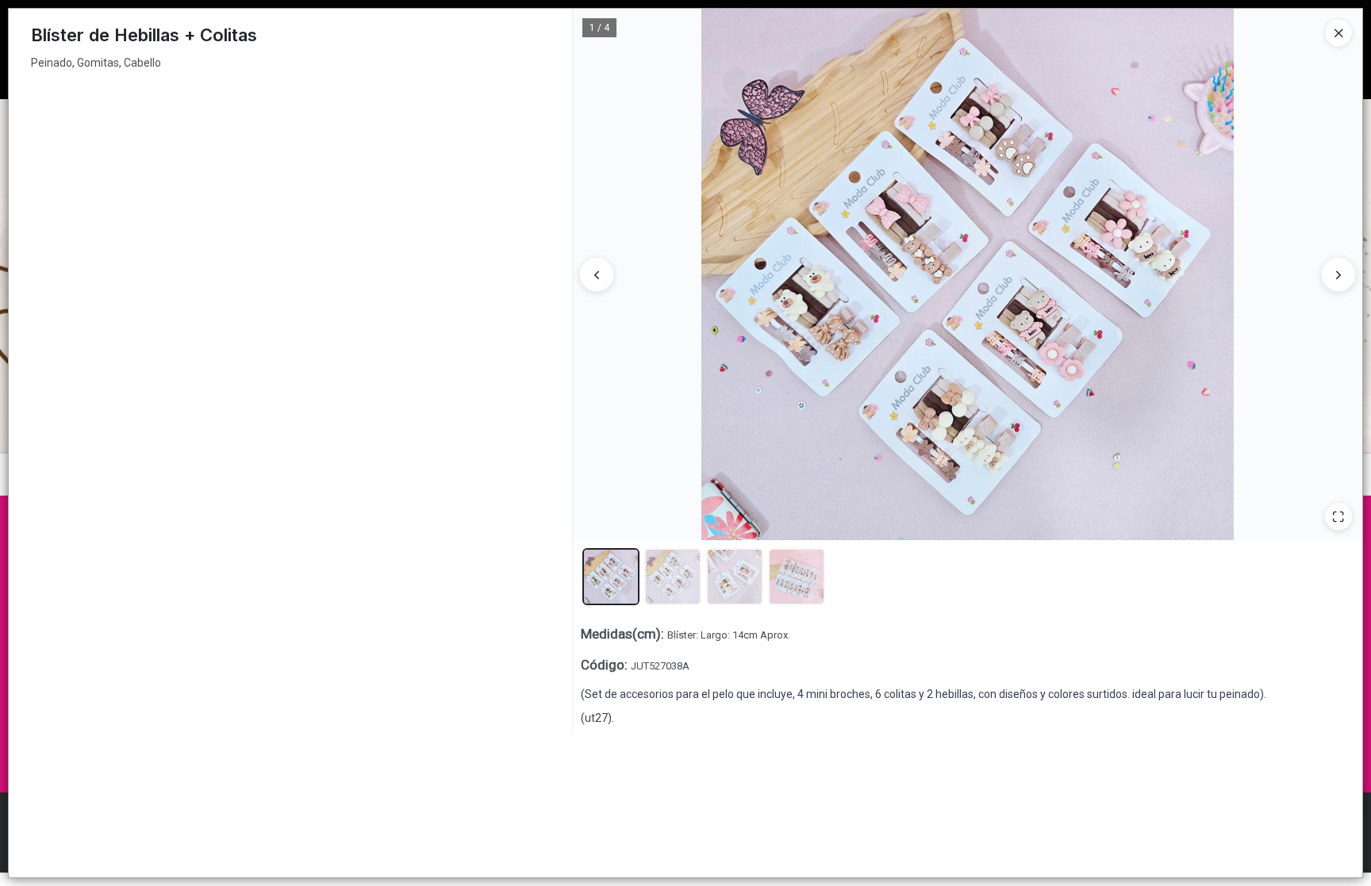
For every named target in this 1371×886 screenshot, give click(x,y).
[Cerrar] (1338, 32)
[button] (610, 576)
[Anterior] (596, 274)
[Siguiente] (1338, 274)
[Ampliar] (1338, 516)
